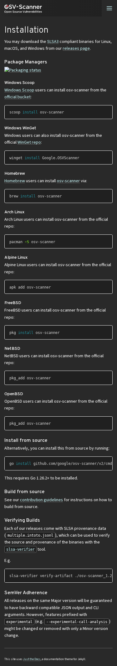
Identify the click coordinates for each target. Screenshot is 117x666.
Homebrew (14, 181)
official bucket (17, 97)
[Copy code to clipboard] (108, 111)
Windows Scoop (19, 90)
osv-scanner (68, 181)
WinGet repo (29, 142)
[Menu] (109, 8)
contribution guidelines (41, 500)
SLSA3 (53, 42)
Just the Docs (32, 659)
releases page (76, 48)
